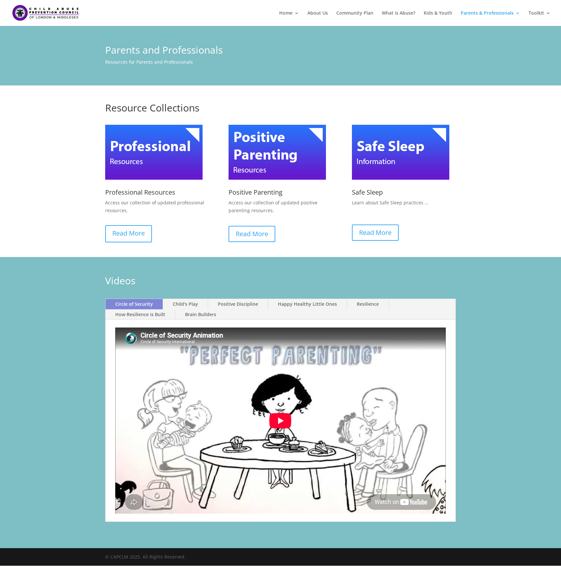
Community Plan (354, 13)
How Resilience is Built (140, 314)
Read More (128, 233)
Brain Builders (200, 314)
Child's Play (185, 304)
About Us (317, 13)
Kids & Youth (438, 13)
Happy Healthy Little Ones (307, 304)
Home (286, 13)
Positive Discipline (238, 304)
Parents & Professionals (487, 13)
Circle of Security (134, 304)
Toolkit (536, 13)
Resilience (368, 304)
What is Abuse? (398, 13)
